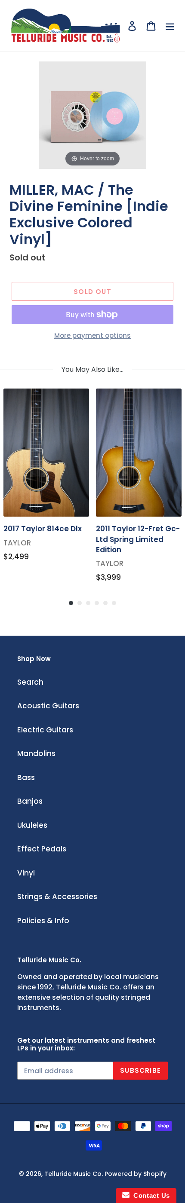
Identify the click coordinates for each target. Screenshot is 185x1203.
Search (30, 682)
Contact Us (150, 1195)
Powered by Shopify (135, 1173)
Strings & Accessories (57, 896)
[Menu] (169, 26)
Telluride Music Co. (73, 1173)
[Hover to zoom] (92, 114)
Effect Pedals (41, 849)
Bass (26, 777)
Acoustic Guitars (48, 706)
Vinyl (26, 873)
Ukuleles (32, 825)
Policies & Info (43, 920)
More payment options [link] (92, 335)
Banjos (30, 801)
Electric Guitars (45, 730)
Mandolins (36, 753)
